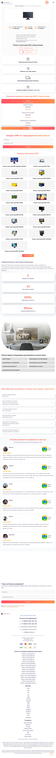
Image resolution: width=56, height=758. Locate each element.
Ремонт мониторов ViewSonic (28, 675)
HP (28, 692)
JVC (28, 715)
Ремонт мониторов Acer (28, 653)
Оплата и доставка (28, 730)
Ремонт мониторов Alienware (28, 683)
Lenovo (28, 713)
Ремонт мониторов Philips (28, 663)
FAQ (28, 732)
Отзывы (28, 726)
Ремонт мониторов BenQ (28, 671)
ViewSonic (28, 709)
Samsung (28, 700)
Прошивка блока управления (28, 120)
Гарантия (28, 724)
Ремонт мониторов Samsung (28, 665)
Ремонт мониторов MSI (28, 661)
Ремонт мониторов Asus (28, 655)
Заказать (28, 109)
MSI (28, 696)
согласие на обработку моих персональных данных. (13, 606)
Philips (28, 698)
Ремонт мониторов (19, 5)
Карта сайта (28, 736)
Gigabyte (28, 711)
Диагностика (28, 728)
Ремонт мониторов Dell (28, 669)
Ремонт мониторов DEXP (28, 673)
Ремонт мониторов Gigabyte (28, 677)
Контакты (28, 734)
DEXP (28, 707)
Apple (28, 702)
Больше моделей (28, 255)
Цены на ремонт (28, 722)
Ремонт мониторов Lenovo (28, 679)
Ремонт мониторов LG (28, 659)
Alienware (28, 717)
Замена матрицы (28, 104)
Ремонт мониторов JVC (28, 681)
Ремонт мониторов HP (28, 657)
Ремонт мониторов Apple (28, 667)
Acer (28, 688)
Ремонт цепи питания (28, 112)
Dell (28, 704)
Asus (28, 690)
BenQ (28, 705)
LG (28, 694)
